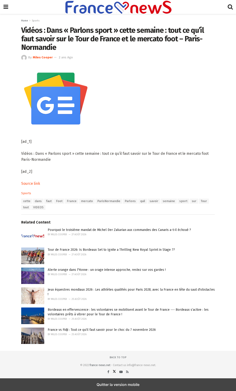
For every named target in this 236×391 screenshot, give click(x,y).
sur (194, 201)
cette (26, 201)
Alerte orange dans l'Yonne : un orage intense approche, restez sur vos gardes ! (107, 270)
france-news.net (100, 365)
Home (24, 20)
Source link (30, 183)
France (72, 201)
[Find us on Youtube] (121, 372)
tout (26, 207)
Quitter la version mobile (118, 384)
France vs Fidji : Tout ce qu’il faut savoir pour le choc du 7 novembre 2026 (102, 330)
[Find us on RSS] (127, 372)
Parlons (130, 201)
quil (142, 201)
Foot (59, 201)
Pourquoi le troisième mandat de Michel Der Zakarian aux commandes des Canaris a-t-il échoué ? (119, 230)
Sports (35, 20)
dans (38, 201)
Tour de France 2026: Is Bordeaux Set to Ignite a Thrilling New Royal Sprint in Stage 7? (111, 250)
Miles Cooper (43, 57)
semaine (169, 201)
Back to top (118, 357)
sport (183, 201)
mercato (87, 201)
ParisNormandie (108, 201)
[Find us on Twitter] (115, 372)
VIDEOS (38, 207)
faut (49, 201)
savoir (154, 201)
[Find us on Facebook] (108, 372)
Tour (204, 201)
